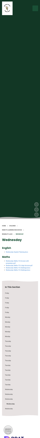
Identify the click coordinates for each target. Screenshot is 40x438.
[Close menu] (35, 8)
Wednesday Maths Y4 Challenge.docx (18, 268)
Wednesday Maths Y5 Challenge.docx (18, 270)
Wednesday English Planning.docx (17, 252)
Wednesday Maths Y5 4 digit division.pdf (19, 265)
